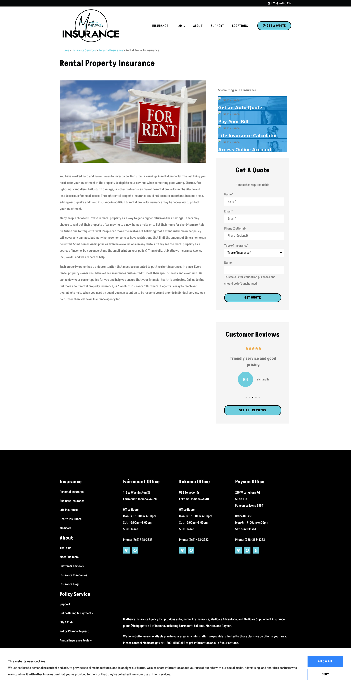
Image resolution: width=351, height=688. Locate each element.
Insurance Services (84, 50)
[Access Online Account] (252, 145)
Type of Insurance (236, 245)
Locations (240, 26)
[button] (246, 397)
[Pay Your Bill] (252, 117)
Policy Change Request (74, 631)
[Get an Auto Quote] (252, 103)
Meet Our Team (69, 557)
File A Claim (67, 622)
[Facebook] (135, 550)
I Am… (181, 26)
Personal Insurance (111, 50)
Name (228, 194)
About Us (65, 548)
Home (65, 50)
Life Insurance (69, 510)
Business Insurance (72, 501)
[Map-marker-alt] (126, 550)
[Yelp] (256, 550)
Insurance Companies (73, 575)
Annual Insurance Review (76, 640)
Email (228, 211)
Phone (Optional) (235, 228)
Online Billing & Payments (76, 613)
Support (217, 26)
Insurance (160, 26)
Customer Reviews (72, 566)
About (198, 26)
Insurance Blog (69, 584)
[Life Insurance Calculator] (252, 131)
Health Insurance (70, 519)
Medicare (65, 528)
